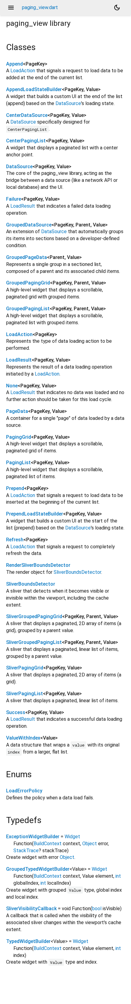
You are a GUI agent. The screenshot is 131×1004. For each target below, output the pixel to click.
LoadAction (22, 70)
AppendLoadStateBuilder (34, 89)
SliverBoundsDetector (77, 572)
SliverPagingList (24, 693)
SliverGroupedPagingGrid (34, 616)
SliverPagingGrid (24, 668)
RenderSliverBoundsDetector (38, 565)
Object (89, 843)
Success (15, 712)
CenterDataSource (27, 115)
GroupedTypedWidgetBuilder (37, 869)
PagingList (18, 462)
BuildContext (48, 843)
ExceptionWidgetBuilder (32, 836)
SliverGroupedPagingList (34, 642)
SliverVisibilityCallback (31, 908)
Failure (13, 199)
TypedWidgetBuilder (28, 941)
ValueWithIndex (23, 738)
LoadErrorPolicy (24, 791)
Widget (72, 836)
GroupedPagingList (28, 308)
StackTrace (26, 850)
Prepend (15, 488)
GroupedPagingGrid (28, 283)
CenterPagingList (26, 141)
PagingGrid (18, 437)
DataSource (68, 103)
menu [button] (11, 7)
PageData (17, 411)
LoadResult (22, 206)
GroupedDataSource (28, 225)
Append (14, 64)
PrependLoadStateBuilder (34, 514)
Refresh (14, 540)
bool (96, 908)
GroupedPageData (26, 257)
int (118, 876)
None (12, 386)
